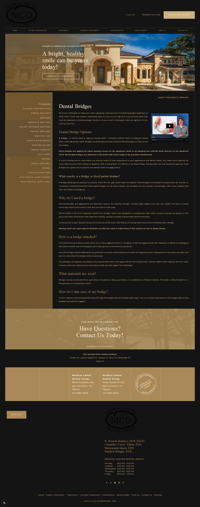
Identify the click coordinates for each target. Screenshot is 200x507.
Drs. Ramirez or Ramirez (166, 243)
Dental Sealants (41, 113)
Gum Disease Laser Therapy (35, 177)
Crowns (62, 265)
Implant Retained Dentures (35, 127)
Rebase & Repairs (41, 150)
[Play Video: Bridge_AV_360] (169, 126)
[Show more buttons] (187, 140)
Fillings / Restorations (37, 109)
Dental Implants (41, 163)
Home (15, 30)
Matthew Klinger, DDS (118, 451)
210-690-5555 (80, 393)
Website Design (90, 501)
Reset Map (16, 414)
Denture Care (43, 136)
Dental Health (141, 30)
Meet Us (162, 30)
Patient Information (38, 30)
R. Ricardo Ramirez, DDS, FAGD (124, 441)
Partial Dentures (41, 131)
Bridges (46, 159)
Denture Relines (41, 145)
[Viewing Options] (4, 502)
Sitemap (158, 495)
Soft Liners (44, 154)
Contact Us (182, 30)
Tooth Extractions (39, 173)
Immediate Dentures (39, 122)
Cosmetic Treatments (89, 30)
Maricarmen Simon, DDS (119, 448)
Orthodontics (117, 30)
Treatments (63, 30)
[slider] (170, 140)
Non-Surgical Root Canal (36, 182)
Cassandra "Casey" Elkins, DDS (123, 444)
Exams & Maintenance (38, 141)
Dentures (45, 118)
